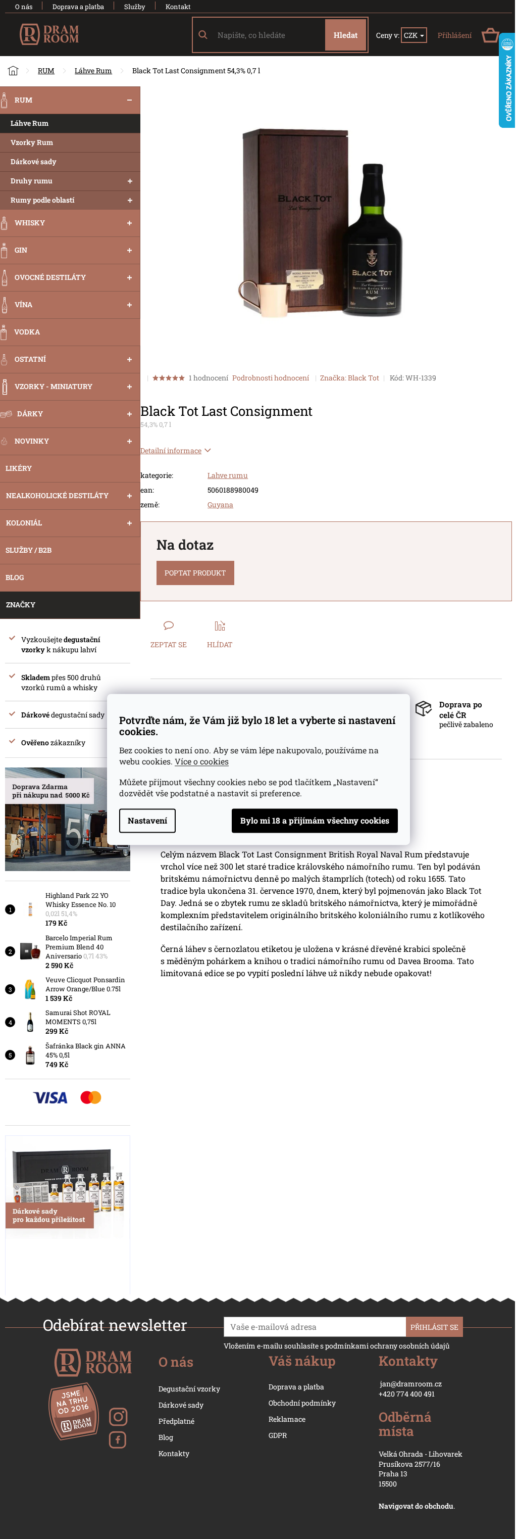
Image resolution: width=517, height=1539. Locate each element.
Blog (166, 1437)
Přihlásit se (434, 1327)
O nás (23, 6)
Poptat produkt (195, 573)
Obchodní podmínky (302, 1403)
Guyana (220, 504)
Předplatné (176, 1421)
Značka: (349, 377)
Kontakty (174, 1453)
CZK (411, 35)
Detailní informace (170, 450)
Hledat (345, 35)
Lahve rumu (228, 475)
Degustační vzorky (189, 1388)
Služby (134, 6)
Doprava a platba (78, 6)
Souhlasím (315, 821)
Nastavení (147, 820)
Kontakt (178, 6)
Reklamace (287, 1419)
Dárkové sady (181, 1405)
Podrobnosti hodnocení (270, 377)
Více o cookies (202, 761)
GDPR (278, 1435)
